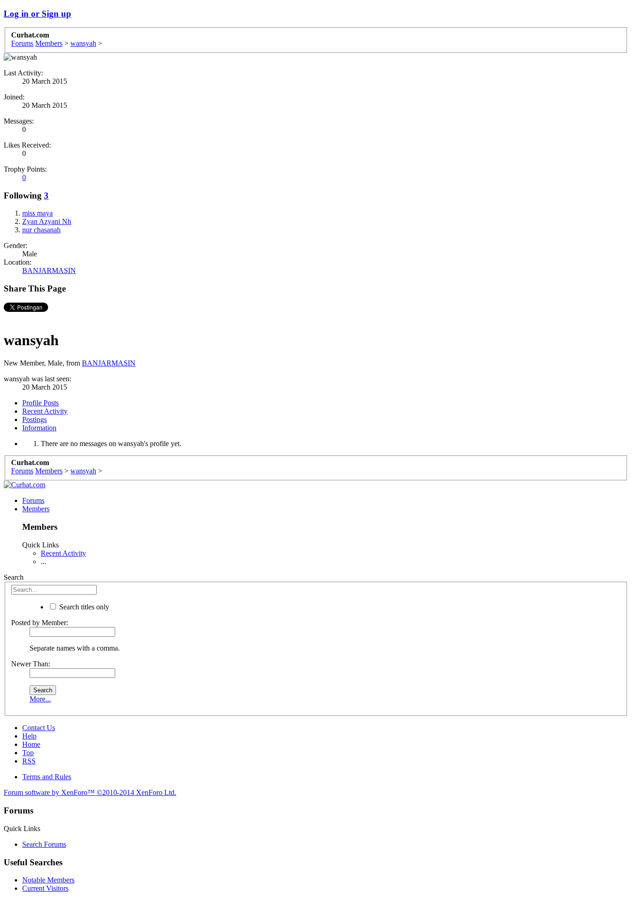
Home (31, 744)
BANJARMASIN (49, 270)
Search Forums (44, 844)
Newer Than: (30, 664)
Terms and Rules (46, 777)
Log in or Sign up (37, 14)
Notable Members (48, 880)
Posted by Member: (39, 623)
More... (40, 699)
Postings (34, 419)
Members (36, 509)
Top (28, 753)
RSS (29, 761)
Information (39, 428)
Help (29, 736)
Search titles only (83, 607)
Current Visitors (45, 888)
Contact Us (38, 728)
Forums (33, 500)
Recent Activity (45, 411)
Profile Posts (40, 403)
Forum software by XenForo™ (90, 792)
